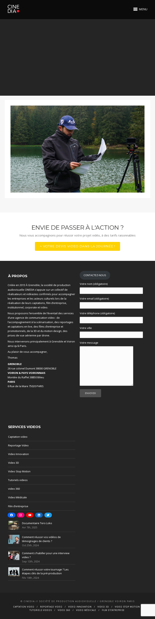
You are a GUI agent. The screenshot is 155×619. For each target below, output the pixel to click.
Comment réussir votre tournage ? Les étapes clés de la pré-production (45, 571)
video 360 (14, 488)
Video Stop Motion (19, 471)
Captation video (17, 437)
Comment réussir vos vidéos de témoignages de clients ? (41, 539)
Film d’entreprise (18, 506)
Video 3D (13, 463)
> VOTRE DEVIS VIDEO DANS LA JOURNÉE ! (77, 246)
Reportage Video (18, 445)
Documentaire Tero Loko (37, 523)
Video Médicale (17, 497)
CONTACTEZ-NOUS (95, 275)
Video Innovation (18, 454)
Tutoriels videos (18, 480)
